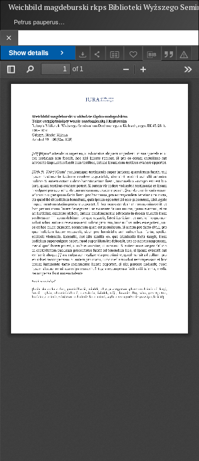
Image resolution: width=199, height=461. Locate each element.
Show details (29, 52)
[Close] (9, 37)
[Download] (83, 53)
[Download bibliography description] (152, 53)
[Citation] (169, 53)
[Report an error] (184, 53)
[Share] (98, 53)
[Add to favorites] (133, 53)
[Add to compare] (115, 53)
